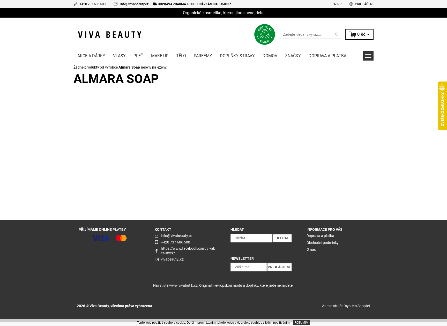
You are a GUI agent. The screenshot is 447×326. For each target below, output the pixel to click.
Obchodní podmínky (323, 243)
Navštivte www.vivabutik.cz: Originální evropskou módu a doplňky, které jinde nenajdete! (223, 285)
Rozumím (301, 322)
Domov (270, 55)
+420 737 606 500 (93, 4)
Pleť (138, 55)
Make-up (159, 55)
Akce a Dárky (91, 55)
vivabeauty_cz (172, 259)
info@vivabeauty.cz (134, 4)
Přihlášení (364, 4)
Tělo (181, 55)
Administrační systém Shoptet (346, 306)
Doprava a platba (327, 55)
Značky (293, 55)
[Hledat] (337, 34)
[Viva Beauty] (109, 34)
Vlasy (119, 55)
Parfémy (203, 55)
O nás (311, 249)
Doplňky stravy (237, 55)
